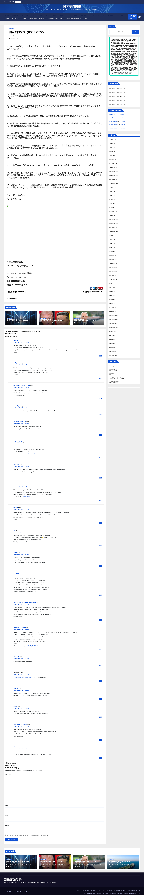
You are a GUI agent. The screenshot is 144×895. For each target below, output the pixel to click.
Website (7, 825)
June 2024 (112, 243)
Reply (100, 355)
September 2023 (113, 279)
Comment (8, 774)
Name (6, 805)
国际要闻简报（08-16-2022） (17, 292)
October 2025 (113, 179)
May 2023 (112, 295)
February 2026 (113, 163)
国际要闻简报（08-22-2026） (117, 100)
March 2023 (112, 303)
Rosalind (16, 464)
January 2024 (113, 263)
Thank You (15, 19)
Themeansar (29, 891)
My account (95, 15)
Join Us (40, 15)
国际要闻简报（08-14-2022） (92, 292)
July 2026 (112, 143)
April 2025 (112, 203)
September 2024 (113, 231)
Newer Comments (11, 336)
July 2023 (112, 287)
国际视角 (111, 374)
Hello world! (124, 114)
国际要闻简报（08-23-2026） (85, 320)
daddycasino (17, 363)
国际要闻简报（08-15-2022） (27, 32)
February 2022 (113, 355)
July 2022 (112, 335)
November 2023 (113, 271)
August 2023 (112, 283)
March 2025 (112, 207)
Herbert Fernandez (114, 114)
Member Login (73, 15)
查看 (86, 19)
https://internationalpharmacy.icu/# (23, 677)
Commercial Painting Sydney (22, 385)
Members (84, 15)
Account (15, 15)
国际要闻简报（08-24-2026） (52, 320)
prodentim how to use (20, 421)
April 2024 (112, 251)
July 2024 (112, 239)
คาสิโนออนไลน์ (18, 442)
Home (7, 15)
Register (120, 15)
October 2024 (113, 227)
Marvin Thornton (113, 124)
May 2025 (112, 199)
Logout (63, 15)
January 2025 (113, 215)
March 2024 (112, 255)
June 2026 (112, 147)
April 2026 (112, 155)
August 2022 (112, 331)
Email (6, 815)
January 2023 (113, 311)
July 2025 (112, 191)
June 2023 (112, 291)
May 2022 (112, 343)
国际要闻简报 (72, 6)
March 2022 (112, 351)
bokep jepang (17, 573)
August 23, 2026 (80, 322)
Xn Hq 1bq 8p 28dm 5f (20, 627)
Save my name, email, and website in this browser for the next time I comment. (27, 835)
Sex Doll (16, 340)
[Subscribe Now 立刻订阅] (135, 32)
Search (111, 27)
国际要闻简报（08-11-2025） (55, 19)
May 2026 (112, 151)
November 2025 (113, 175)
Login (48, 15)
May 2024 (112, 247)
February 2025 (113, 211)
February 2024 (113, 259)
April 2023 (112, 299)
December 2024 (113, 219)
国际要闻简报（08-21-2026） (117, 104)
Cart (33, 15)
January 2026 (113, 167)
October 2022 (113, 323)
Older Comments (10, 334)
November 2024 (113, 223)
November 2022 (113, 319)
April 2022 (112, 347)
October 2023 (113, 275)
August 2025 (112, 187)
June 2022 (112, 339)
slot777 (16, 706)
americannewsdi (15, 36)
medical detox (17, 485)
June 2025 (112, 195)
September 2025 (113, 183)
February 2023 (113, 307)
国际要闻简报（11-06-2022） (73, 19)
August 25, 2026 (12, 322)
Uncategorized (113, 366)
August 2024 (112, 235)
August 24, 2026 (46, 322)
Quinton (16, 507)
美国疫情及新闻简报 (114, 382)
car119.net (16, 656)
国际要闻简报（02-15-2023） (36, 19)
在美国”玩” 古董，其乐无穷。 (117, 378)
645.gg (15, 747)
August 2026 (112, 139)
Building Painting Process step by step (25, 602)
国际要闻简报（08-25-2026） (18, 320)
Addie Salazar (113, 121)
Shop (7, 19)
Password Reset (107, 15)
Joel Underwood (113, 128)
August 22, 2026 (114, 864)
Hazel (15, 552)
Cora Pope (112, 118)
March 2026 (112, 159)
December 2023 (113, 267)
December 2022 (113, 315)
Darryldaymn (17, 405)
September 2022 (113, 327)
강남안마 (16, 688)
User (24, 19)
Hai (14, 530)
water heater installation (20, 724)
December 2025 (113, 171)
